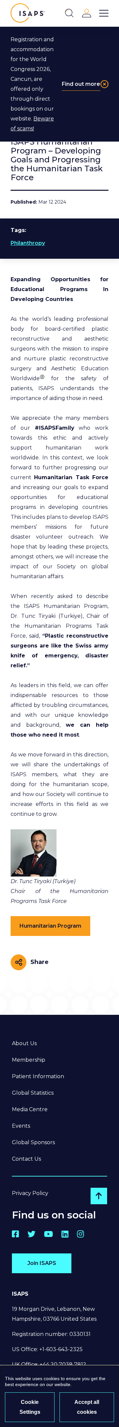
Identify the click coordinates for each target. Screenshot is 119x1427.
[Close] (104, 84)
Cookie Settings (30, 1407)
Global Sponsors (33, 1142)
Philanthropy (28, 243)
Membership (28, 1060)
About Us (24, 1043)
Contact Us (26, 1159)
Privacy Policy (30, 1193)
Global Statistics (33, 1093)
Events (21, 1126)
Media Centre (30, 1109)
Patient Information (38, 1076)
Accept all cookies (86, 1407)
